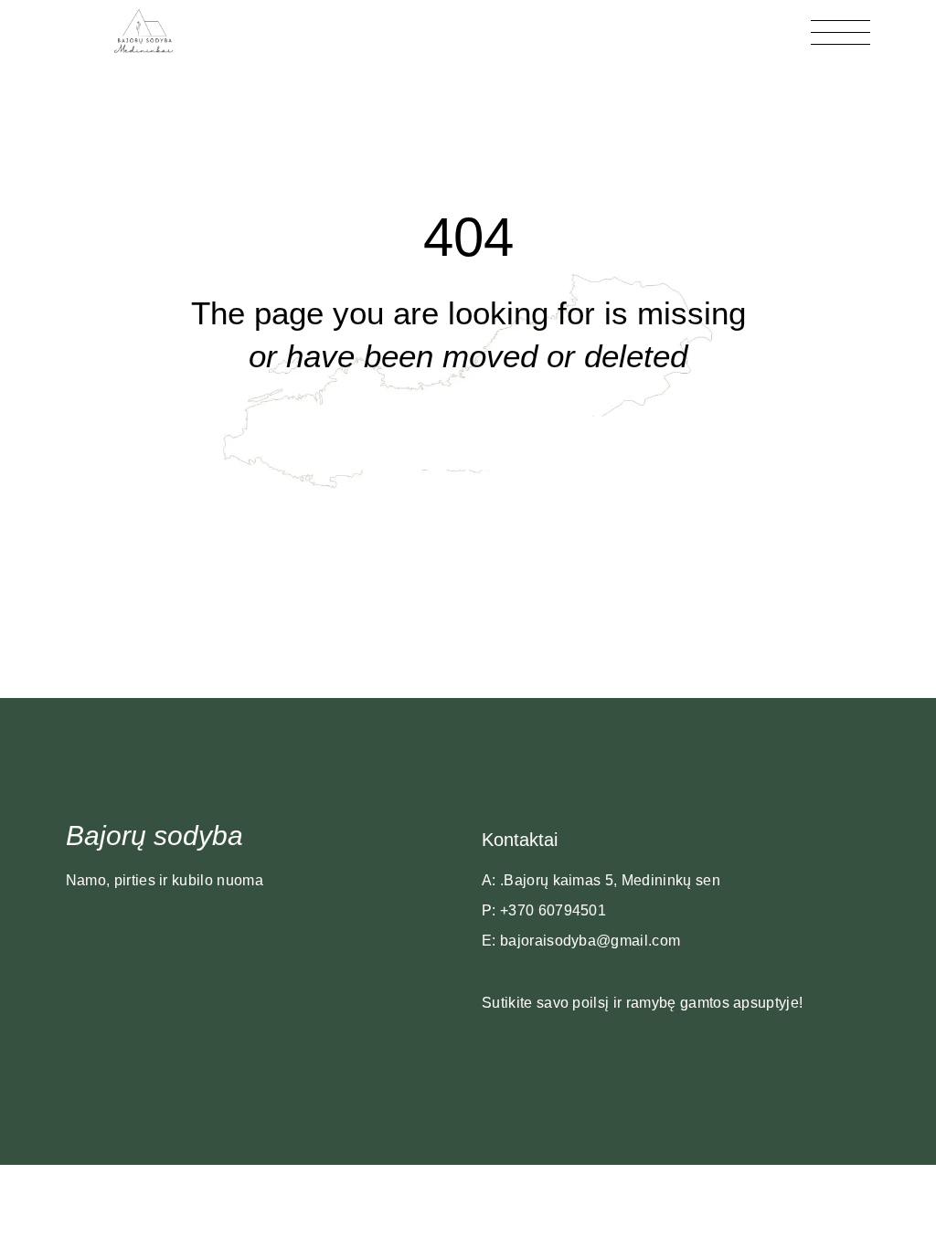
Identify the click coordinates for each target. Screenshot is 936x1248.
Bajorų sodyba (154, 835)
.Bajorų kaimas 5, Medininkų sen (610, 880)
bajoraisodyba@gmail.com (590, 940)
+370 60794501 (553, 910)
